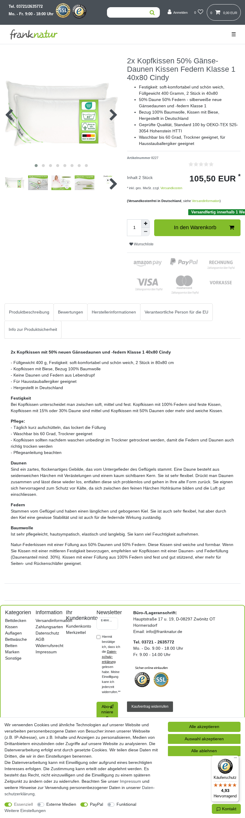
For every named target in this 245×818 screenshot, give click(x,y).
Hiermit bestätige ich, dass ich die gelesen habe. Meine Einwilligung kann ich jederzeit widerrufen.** (111, 664)
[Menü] (235, 759)
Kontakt (228, 808)
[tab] (29, 312)
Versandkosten (171, 188)
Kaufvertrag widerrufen (150, 706)
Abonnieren (107, 711)
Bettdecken (15, 620)
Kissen (11, 626)
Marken (12, 651)
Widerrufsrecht (49, 645)
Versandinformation (206, 201)
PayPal (96, 804)
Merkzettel (76, 632)
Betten (11, 645)
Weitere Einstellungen (25, 810)
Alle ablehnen (204, 750)
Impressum (46, 651)
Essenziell (23, 804)
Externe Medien (61, 804)
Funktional (126, 804)
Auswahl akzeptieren (204, 738)
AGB (40, 639)
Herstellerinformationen (114, 312)
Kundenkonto (78, 626)
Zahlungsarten (49, 626)
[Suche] (152, 12)
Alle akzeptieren (204, 726)
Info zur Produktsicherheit (33, 329)
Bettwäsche (16, 639)
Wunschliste (143, 244)
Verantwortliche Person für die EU (176, 312)
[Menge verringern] (145, 232)
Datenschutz (47, 633)
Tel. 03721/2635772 (26, 6)
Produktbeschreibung (29, 312)
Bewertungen (70, 312)
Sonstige (13, 658)
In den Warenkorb (195, 227)
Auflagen (13, 633)
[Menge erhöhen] (145, 223)
